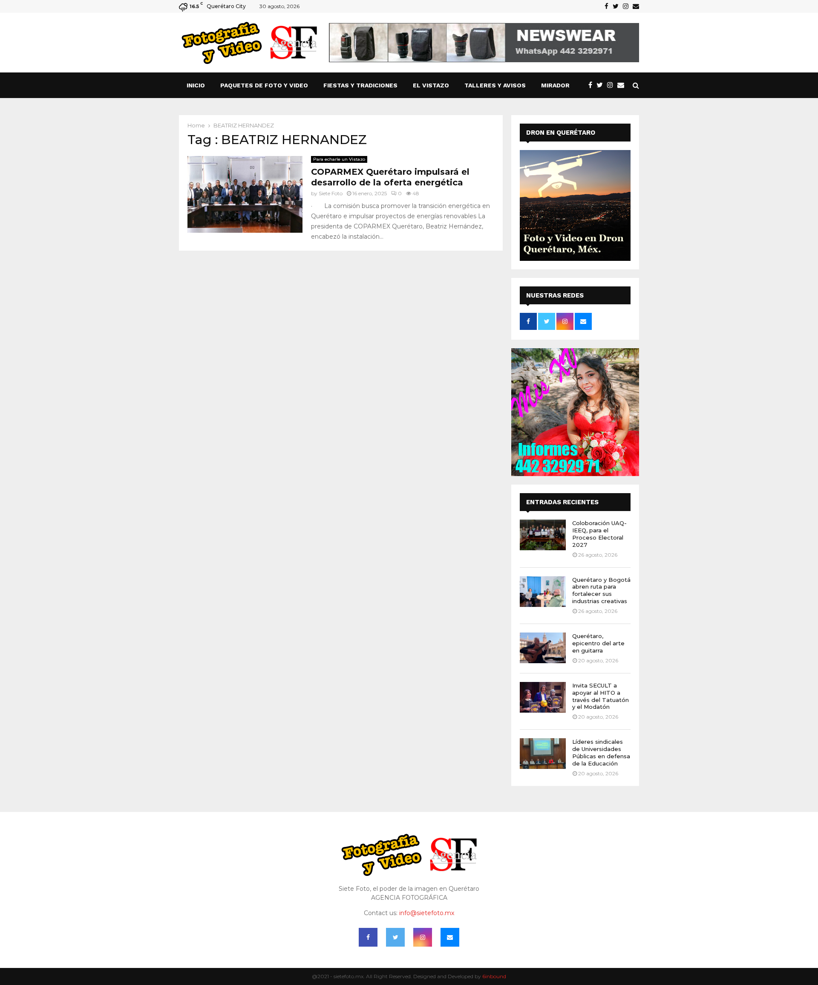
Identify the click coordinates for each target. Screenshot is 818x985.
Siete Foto (331, 193)
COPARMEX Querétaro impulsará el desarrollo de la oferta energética (390, 177)
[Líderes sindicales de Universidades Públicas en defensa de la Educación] (543, 753)
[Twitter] (601, 85)
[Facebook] (592, 85)
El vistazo (431, 85)
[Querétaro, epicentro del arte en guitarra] (543, 648)
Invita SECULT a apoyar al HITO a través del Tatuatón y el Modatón (600, 696)
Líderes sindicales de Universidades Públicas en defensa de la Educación (601, 752)
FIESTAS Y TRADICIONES (360, 85)
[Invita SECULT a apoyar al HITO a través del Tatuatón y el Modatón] (543, 697)
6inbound (494, 976)
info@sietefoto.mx (426, 913)
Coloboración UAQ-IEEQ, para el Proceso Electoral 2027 (599, 534)
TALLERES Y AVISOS (495, 85)
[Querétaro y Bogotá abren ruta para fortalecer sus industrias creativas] (543, 591)
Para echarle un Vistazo (339, 159)
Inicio (196, 85)
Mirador (555, 85)
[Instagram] (612, 85)
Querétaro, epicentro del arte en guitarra (598, 643)
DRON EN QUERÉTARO (560, 132)
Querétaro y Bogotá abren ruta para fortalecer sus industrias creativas (601, 590)
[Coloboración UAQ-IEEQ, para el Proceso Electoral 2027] (543, 535)
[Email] (622, 85)
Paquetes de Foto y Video (264, 85)
